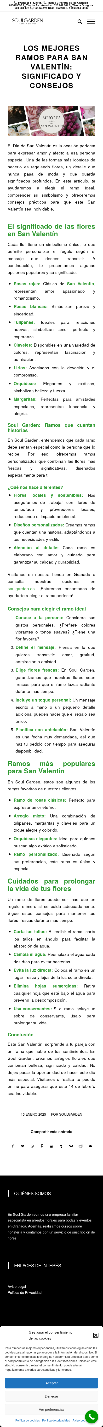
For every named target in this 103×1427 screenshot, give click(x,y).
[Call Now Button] (91, 1416)
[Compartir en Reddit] (80, 1146)
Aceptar (52, 1383)
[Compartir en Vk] (71, 1146)
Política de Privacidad (24, 1292)
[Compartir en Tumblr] (61, 1146)
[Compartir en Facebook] (12, 1146)
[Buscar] (77, 21)
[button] (95, 1335)
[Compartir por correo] (90, 1146)
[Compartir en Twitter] (22, 1146)
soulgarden (70, 1114)
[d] (51, 121)
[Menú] (88, 21)
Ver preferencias (51, 1409)
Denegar (51, 1396)
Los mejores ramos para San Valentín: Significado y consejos (51, 66)
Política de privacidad (56, 1420)
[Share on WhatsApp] (32, 1146)
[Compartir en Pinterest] (41, 1146)
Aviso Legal (80, 1420)
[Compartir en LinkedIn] (51, 1146)
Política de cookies (27, 1420)
